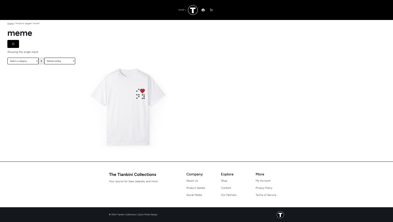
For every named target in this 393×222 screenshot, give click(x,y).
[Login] (203, 10)
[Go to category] (41, 61)
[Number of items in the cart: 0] (211, 9)
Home (10, 23)
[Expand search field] (13, 44)
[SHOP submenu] (185, 10)
